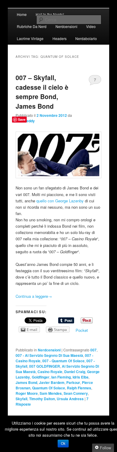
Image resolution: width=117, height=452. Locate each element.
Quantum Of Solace (48, 388)
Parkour (73, 382)
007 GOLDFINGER (44, 366)
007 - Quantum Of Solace (63, 360)
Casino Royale (50, 371)
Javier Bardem (51, 382)
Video (91, 26)
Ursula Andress (70, 398)
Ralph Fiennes (79, 388)
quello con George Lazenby (60, 201)
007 (93, 350)
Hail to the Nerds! (50, 14)
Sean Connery (76, 393)
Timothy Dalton (42, 398)
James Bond (26, 382)
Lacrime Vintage (30, 38)
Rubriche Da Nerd (31, 26)
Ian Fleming (61, 377)
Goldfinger (41, 377)
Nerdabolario (86, 38)
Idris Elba (80, 377)
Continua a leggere (34, 296)
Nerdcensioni (66, 26)
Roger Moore (27, 393)
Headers (59, 38)
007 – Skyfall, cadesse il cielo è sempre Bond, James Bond (42, 92)
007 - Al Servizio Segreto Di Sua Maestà (49, 355)
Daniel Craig (74, 371)
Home (22, 14)
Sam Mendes (51, 393)
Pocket (82, 330)
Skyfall (21, 398)
